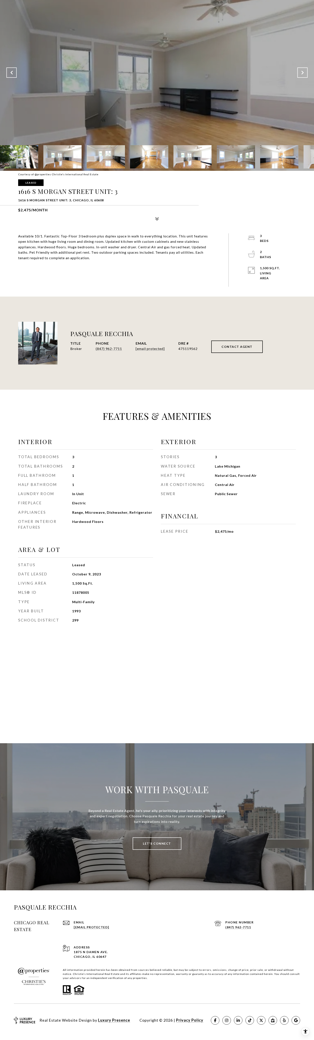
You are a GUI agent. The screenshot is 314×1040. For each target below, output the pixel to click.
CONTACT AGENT (237, 346)
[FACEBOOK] (215, 1020)
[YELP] (284, 1020)
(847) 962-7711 (109, 349)
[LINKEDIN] (238, 1020)
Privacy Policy (189, 1020)
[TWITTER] (261, 1020)
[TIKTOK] (249, 1020)
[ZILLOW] (273, 1020)
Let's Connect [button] (157, 843)
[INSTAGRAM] (226, 1020)
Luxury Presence (114, 1020)
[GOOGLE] (296, 1020)
